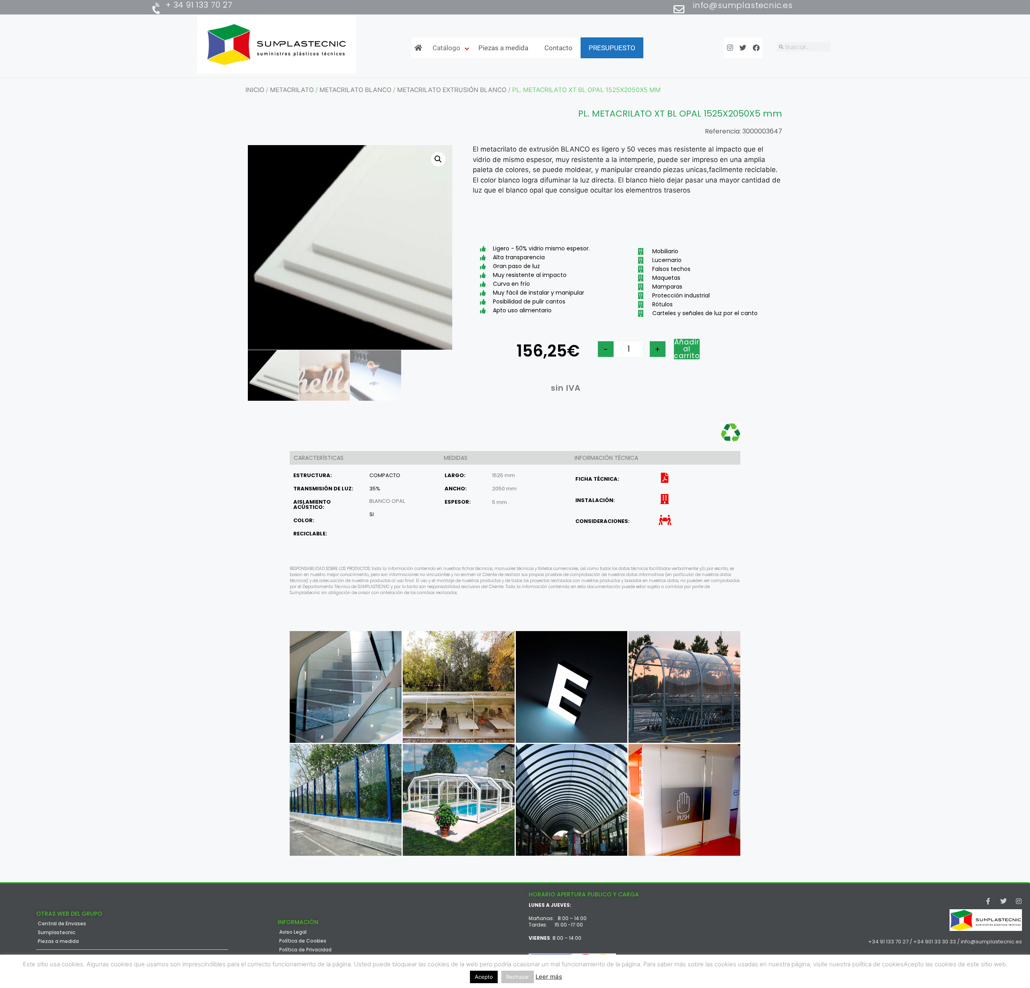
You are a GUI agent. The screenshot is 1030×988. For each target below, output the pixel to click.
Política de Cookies (302, 941)
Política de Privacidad (305, 949)
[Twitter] (1003, 901)
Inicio (254, 90)
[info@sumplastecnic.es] (679, 9)
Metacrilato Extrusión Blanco (452, 90)
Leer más (549, 976)
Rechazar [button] (517, 977)
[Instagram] (1019, 901)
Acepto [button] (484, 977)
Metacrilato (292, 90)
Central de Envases (62, 923)
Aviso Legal (293, 932)
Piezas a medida (58, 941)
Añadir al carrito (687, 349)
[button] (438, 159)
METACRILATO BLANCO (355, 90)
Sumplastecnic (56, 932)
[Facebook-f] (988, 901)
